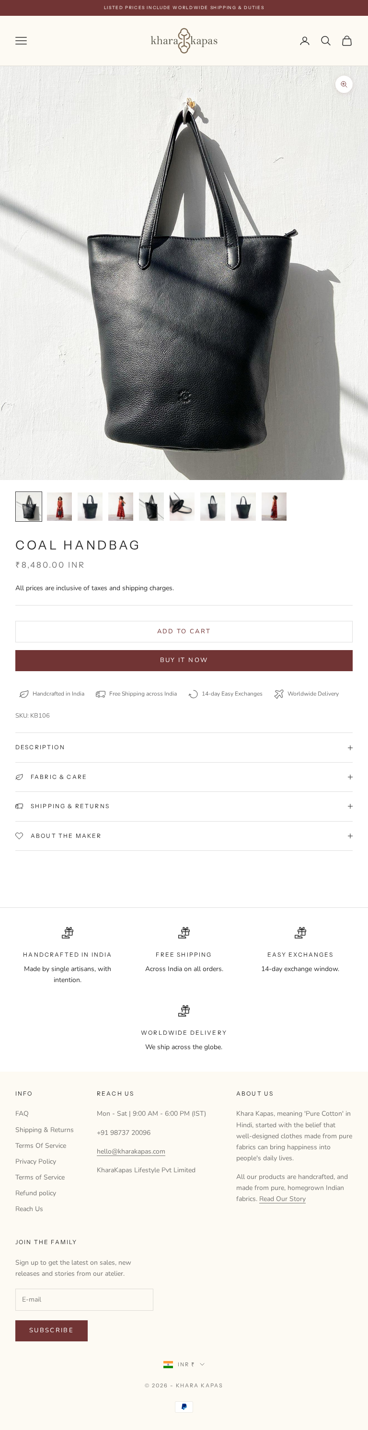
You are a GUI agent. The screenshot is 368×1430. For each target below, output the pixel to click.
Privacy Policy (35, 1161)
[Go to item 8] (243, 507)
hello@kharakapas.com (131, 1151)
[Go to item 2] (59, 507)
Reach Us (29, 1208)
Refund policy (35, 1193)
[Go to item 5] (151, 507)
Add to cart (184, 631)
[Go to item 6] (182, 507)
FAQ (22, 1113)
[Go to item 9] (274, 507)
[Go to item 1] (28, 507)
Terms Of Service (40, 1145)
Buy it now (184, 660)
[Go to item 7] (212, 507)
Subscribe (51, 1330)
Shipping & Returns (44, 1129)
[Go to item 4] (120, 507)
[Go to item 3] (90, 507)
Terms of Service (40, 1177)
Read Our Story (282, 1198)
